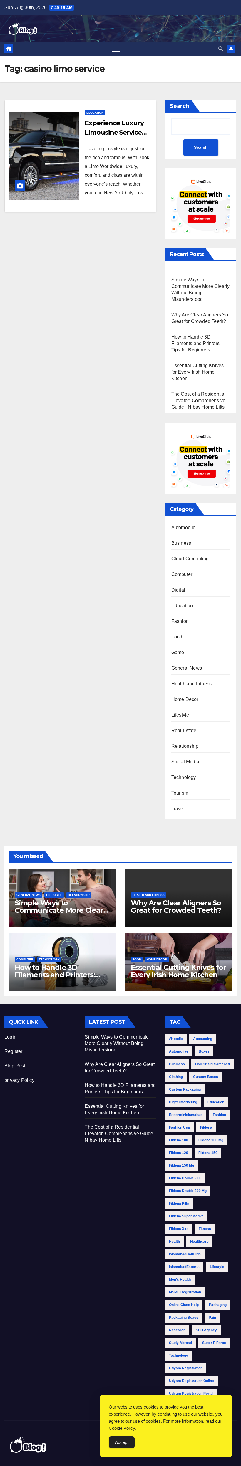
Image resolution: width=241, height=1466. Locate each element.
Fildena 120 (178, 1153)
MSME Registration (185, 1292)
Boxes (204, 1051)
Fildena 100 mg (210, 1140)
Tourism (179, 792)
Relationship (184, 746)
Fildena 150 (207, 1153)
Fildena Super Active (186, 1216)
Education (94, 112)
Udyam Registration (185, 1368)
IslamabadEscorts (184, 1267)
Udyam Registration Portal (191, 1393)
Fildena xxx (178, 1229)
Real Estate (183, 730)
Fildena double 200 (185, 1178)
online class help (184, 1305)
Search (179, 106)
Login (10, 1036)
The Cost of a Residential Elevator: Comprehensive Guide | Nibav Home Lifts (198, 401)
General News (186, 668)
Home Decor (184, 699)
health (174, 1241)
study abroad (180, 1343)
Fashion (180, 621)
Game (177, 652)
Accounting (202, 1039)
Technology (183, 777)
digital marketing (183, 1102)
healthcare (199, 1241)
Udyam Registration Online (191, 1381)
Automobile (183, 527)
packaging (218, 1305)
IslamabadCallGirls (185, 1254)
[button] (220, 48)
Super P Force (214, 1343)
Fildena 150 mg (181, 1165)
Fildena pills (179, 1203)
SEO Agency (206, 1330)
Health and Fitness (191, 683)
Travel (178, 808)
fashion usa (179, 1127)
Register (13, 1051)
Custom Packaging (185, 1089)
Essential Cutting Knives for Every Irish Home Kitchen (197, 372)
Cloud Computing (190, 558)
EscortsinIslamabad (185, 1115)
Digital (178, 589)
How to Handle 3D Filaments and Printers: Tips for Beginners (196, 343)
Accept (121, 1442)
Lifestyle (180, 714)
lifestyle (217, 1267)
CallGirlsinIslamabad (212, 1064)
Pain (212, 1317)
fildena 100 (178, 1140)
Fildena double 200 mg (188, 1191)
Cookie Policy (122, 1428)
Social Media (185, 761)
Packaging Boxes (183, 1317)
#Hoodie (176, 1039)
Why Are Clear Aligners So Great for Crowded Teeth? (176, 906)
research (177, 1330)
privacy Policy (19, 1080)
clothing (176, 1077)
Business (181, 543)
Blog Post (14, 1065)
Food (177, 636)
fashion (219, 1115)
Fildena (206, 1127)
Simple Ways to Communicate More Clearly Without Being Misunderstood (117, 1043)
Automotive (178, 1051)
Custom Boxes (205, 1077)
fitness (205, 1229)
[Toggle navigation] (116, 49)
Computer (182, 574)
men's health (180, 1279)
